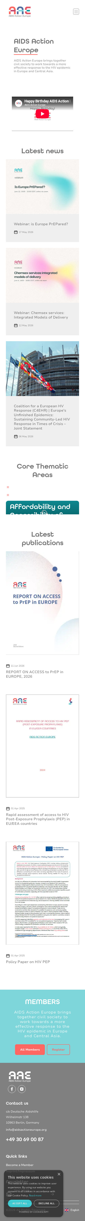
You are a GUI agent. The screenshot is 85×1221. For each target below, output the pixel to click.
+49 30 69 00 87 (25, 1139)
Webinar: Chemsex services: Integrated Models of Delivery (41, 315)
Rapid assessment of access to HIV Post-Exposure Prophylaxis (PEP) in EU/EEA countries (38, 819)
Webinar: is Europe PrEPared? (41, 224)
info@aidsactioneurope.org (26, 1130)
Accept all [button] (19, 1203)
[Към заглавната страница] (20, 11)
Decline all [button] (47, 1203)
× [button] (58, 1174)
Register (58, 1050)
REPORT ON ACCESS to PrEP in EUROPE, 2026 (34, 674)
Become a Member (20, 1165)
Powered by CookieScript (33, 1211)
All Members (30, 1050)
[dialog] (33, 1193)
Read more (35, 1195)
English (75, 1210)
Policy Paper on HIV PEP (28, 961)
